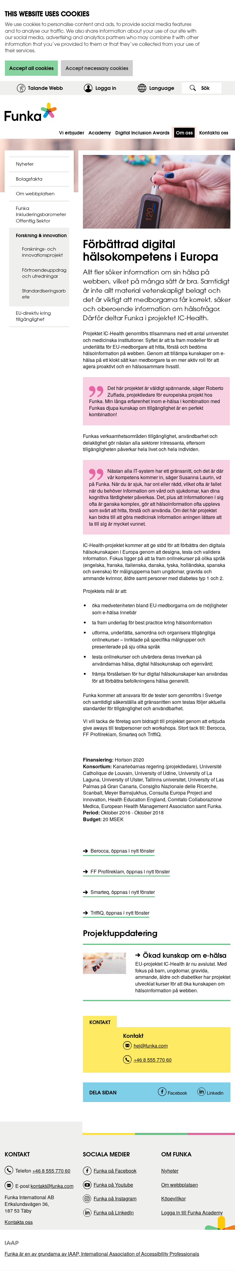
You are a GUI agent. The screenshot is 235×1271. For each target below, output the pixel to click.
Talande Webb (45, 88)
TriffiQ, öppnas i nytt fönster (120, 912)
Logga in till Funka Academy (192, 1212)
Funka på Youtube (113, 1184)
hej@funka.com (151, 1047)
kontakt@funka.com (52, 1185)
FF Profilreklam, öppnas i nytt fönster (130, 871)
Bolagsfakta (29, 179)
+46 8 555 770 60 (153, 1061)
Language (161, 88)
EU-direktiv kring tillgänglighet (33, 316)
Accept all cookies (31, 68)
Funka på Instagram (115, 1198)
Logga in (114, 88)
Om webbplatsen (35, 194)
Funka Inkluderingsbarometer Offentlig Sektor (41, 214)
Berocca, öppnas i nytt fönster (123, 850)
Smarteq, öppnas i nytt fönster (123, 891)
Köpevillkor (173, 1198)
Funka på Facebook (115, 1170)
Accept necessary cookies (96, 68)
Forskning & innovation (41, 235)
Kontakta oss (19, 1221)
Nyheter (25, 164)
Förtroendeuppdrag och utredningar (44, 273)
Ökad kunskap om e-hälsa (184, 955)
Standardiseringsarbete (44, 294)
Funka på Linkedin (114, 1212)
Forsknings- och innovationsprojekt (42, 252)
